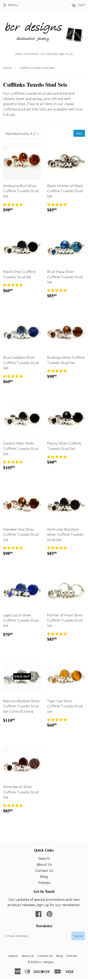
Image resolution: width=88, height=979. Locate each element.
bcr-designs (45, 962)
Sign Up (78, 936)
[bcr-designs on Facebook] (38, 915)
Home (7, 67)
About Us (44, 864)
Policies (44, 883)
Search (44, 859)
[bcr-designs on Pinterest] (49, 915)
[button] (13, 205)
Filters (79, 133)
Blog (44, 877)
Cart (81, 5)
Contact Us (44, 871)
